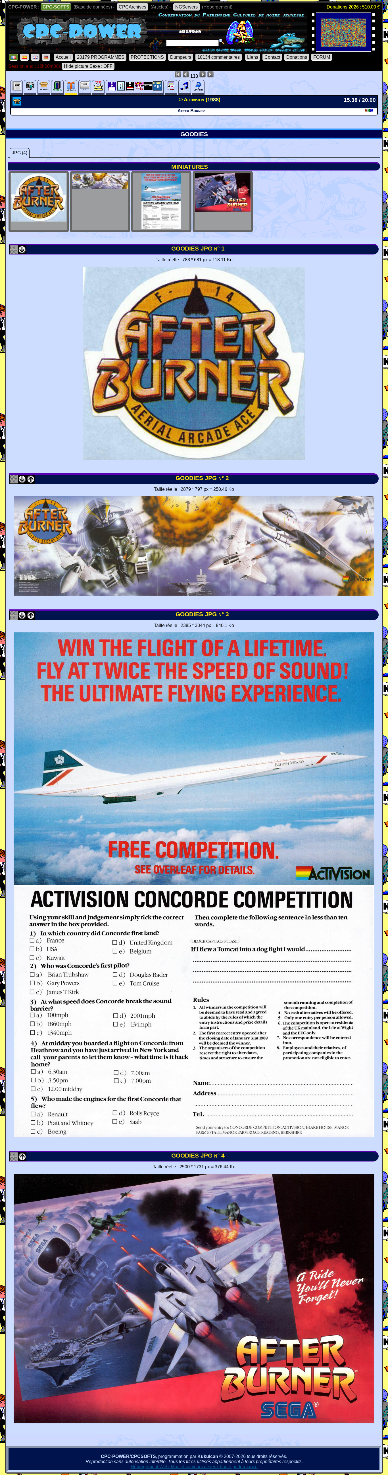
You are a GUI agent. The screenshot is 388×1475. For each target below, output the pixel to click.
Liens (252, 57)
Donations (296, 57)
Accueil (63, 57)
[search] (221, 41)
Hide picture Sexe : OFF (88, 66)
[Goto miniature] (13, 252)
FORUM (321, 57)
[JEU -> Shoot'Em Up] (17, 104)
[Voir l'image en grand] (194, 458)
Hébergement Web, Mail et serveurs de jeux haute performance (194, 1466)
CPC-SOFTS (56, 7)
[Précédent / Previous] (30, 481)
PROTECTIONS (147, 57)
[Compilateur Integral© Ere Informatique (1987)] (343, 49)
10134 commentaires (218, 57)
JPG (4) (19, 152)
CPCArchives (132, 7)
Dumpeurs (180, 57)
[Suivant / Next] (22, 252)
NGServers (186, 7)
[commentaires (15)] (198, 87)
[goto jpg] (38, 227)
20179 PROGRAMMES (100, 57)
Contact (272, 57)
